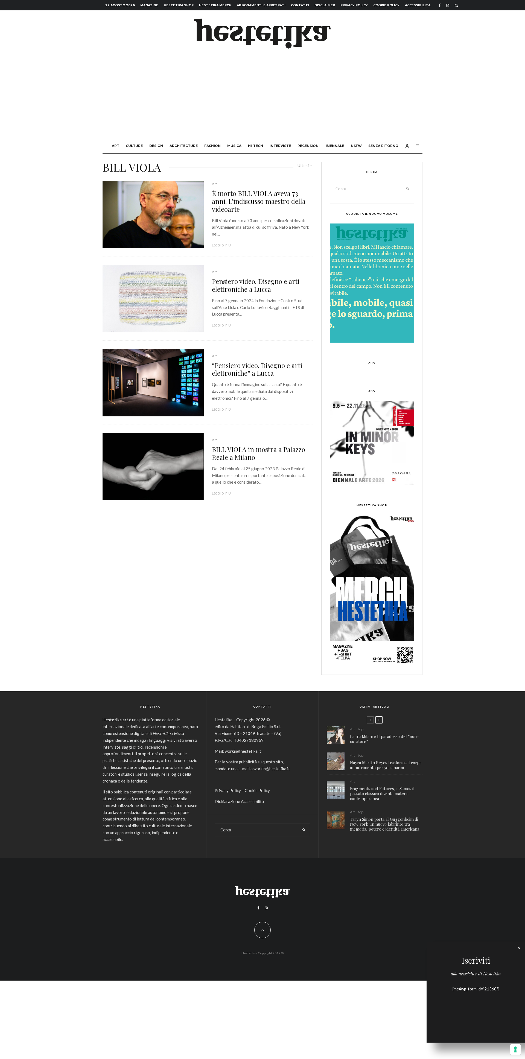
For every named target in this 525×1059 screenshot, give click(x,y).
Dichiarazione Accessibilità (239, 801)
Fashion (212, 146)
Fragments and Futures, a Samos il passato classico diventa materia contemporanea (382, 793)
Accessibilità (417, 5)
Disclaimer (324, 5)
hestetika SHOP (179, 5)
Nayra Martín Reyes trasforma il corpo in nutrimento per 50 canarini (386, 765)
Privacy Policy (354, 5)
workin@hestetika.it (243, 751)
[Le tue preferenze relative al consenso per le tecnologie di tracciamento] (515, 1049)
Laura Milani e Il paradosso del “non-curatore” (384, 739)
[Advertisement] (262, 98)
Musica (234, 146)
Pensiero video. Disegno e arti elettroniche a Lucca (255, 285)
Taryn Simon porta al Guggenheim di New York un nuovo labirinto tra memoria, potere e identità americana (384, 824)
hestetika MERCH (215, 5)
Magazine (149, 5)
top (360, 729)
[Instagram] (448, 5)
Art (115, 146)
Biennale (335, 146)
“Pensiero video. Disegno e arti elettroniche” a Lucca (257, 369)
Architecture (184, 146)
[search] (408, 188)
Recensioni (309, 146)
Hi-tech (255, 146)
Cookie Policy (386, 5)
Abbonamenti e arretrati (261, 5)
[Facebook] (440, 5)
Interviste (280, 146)
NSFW (356, 146)
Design (156, 146)
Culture (134, 146)
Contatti (300, 5)
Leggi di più (221, 245)
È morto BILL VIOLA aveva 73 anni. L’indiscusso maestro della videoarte (258, 201)
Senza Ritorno (383, 146)
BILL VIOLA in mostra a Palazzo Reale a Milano (258, 453)
